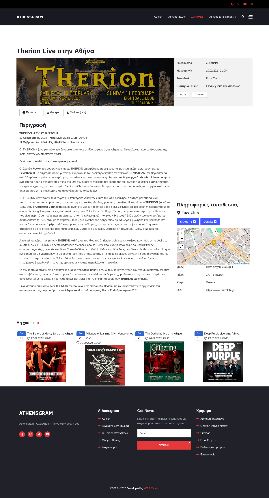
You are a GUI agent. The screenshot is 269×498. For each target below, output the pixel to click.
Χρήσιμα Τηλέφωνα (212, 418)
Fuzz (183, 94)
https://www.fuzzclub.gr (220, 290)
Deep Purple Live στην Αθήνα (222, 333)
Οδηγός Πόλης (177, 16)
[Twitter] (238, 4)
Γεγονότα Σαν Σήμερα (115, 425)
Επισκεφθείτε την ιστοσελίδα (223, 86)
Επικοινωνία (207, 454)
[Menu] (250, 16)
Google (54, 112)
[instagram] (30, 434)
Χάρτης (188, 221)
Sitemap (205, 433)
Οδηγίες (208, 221)
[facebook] (22, 434)
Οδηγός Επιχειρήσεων (222, 16)
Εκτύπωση (32, 112)
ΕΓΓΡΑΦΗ (164, 445)
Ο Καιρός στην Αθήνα (115, 433)
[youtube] (47, 434)
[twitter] (39, 434)
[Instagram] (251, 4)
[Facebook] (232, 4)
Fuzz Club (190, 213)
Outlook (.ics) (77, 112)
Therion (199, 94)
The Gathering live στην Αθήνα (163, 333)
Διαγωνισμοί (109, 447)
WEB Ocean (151, 488)
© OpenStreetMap (240, 263)
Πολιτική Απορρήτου (212, 447)
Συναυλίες (197, 16)
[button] (213, 243)
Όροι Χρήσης (208, 440)
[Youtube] (244, 4)
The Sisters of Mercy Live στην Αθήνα (50, 333)
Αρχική (158, 16)
